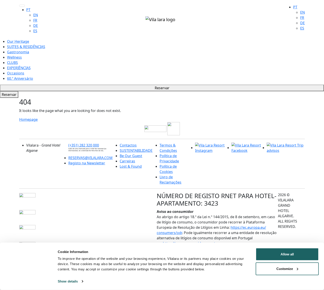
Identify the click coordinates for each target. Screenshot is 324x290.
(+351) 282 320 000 (83, 145)
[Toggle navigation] (22, 6)
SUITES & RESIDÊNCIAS (26, 46)
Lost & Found (131, 166)
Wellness (14, 57)
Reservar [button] (162, 88)
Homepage (28, 119)
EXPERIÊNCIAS (19, 67)
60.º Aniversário (20, 78)
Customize (284, 268)
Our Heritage (18, 41)
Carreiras (127, 161)
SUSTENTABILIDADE (136, 150)
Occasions (15, 73)
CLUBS (12, 62)
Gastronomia (18, 52)
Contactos (128, 145)
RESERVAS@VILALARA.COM (90, 157)
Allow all (287, 254)
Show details (68, 281)
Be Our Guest (131, 155)
